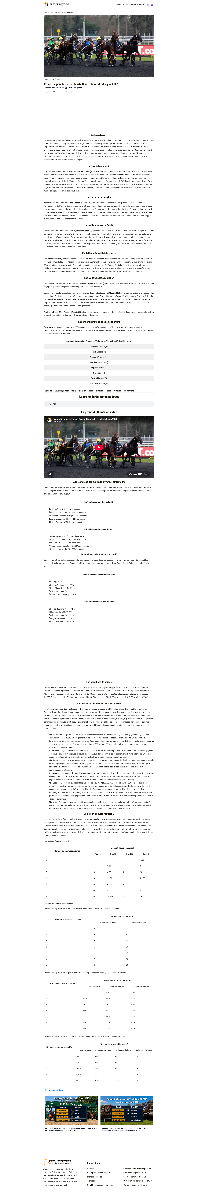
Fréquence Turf (48, 12)
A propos (91, 1181)
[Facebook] (148, 5)
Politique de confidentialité (98, 1173)
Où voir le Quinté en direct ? (135, 1185)
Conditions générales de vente (100, 1185)
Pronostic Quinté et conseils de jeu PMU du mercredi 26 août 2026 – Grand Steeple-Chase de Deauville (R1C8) (125, 1129)
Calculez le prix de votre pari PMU (137, 1169)
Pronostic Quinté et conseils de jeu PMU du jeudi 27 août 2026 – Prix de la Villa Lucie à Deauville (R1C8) (71, 1129)
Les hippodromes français (134, 1177)
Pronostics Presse (137, 5)
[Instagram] (152, 5)
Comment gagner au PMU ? (135, 1173)
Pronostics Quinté (123, 5)
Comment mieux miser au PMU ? (137, 1181)
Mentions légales (94, 1177)
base (46, 79)
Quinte (52, 79)
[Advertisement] (99, 114)
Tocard (58, 79)
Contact (90, 1169)
